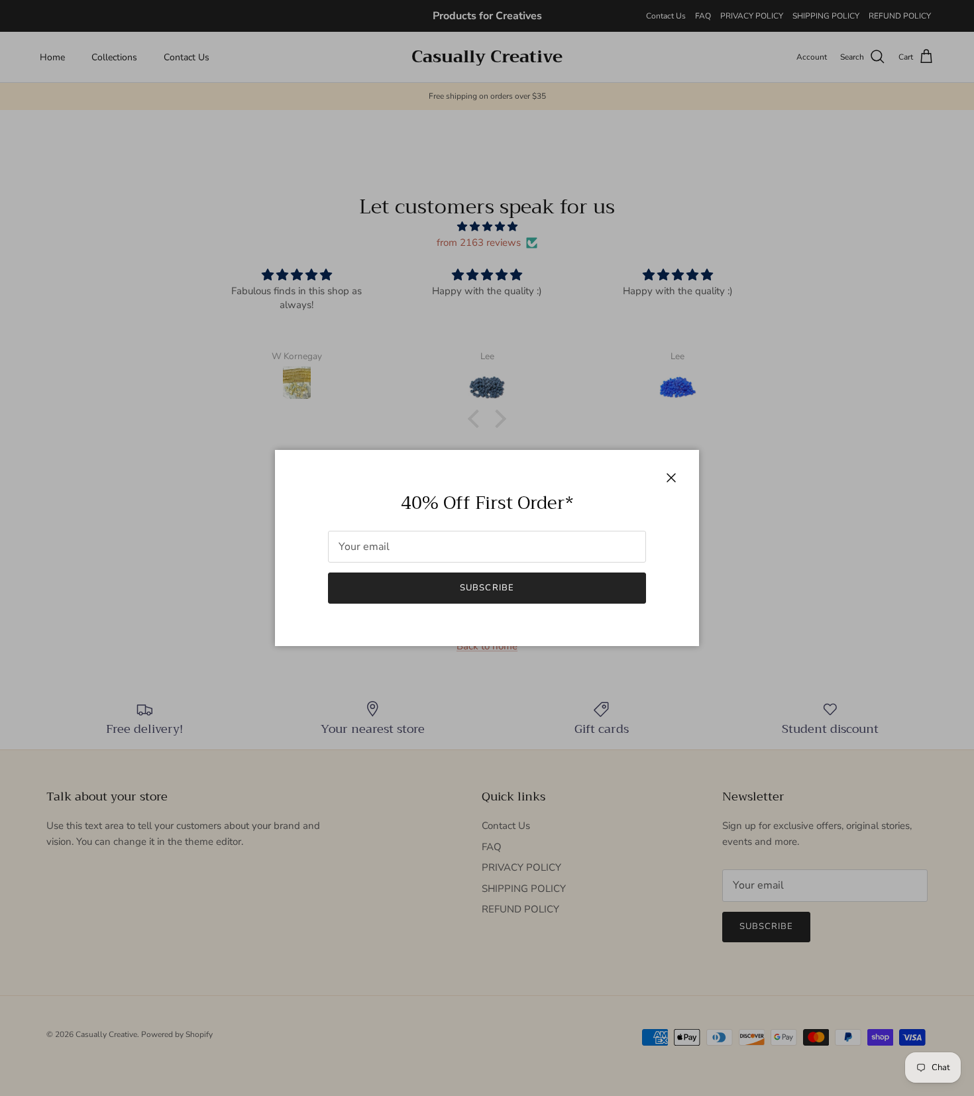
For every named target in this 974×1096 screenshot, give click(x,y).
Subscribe (487, 588)
